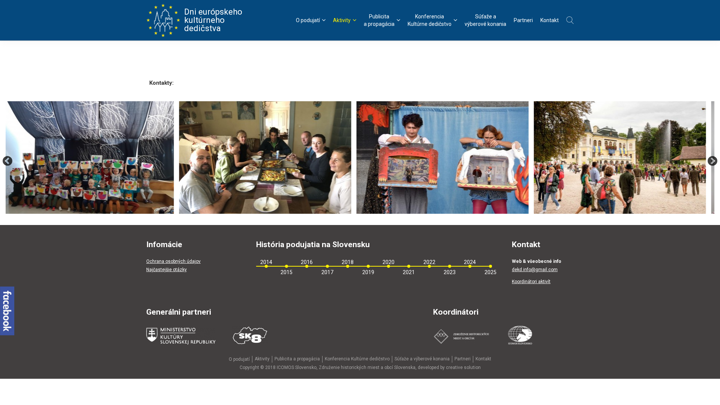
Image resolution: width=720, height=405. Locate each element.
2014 (266, 262)
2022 (429, 262)
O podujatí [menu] (308, 20)
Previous (7, 161)
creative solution (463, 367)
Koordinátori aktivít (531, 281)
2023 (450, 272)
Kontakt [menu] (549, 20)
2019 (368, 272)
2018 (348, 262)
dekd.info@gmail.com (535, 269)
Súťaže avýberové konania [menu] (485, 20)
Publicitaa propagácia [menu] (379, 20)
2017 (327, 272)
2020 (388, 262)
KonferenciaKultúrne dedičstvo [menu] (430, 20)
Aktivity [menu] (342, 20)
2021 (409, 272)
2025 (490, 272)
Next (712, 161)
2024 (470, 262)
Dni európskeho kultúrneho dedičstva (213, 20)
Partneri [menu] (523, 20)
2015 (286, 272)
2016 (307, 262)
